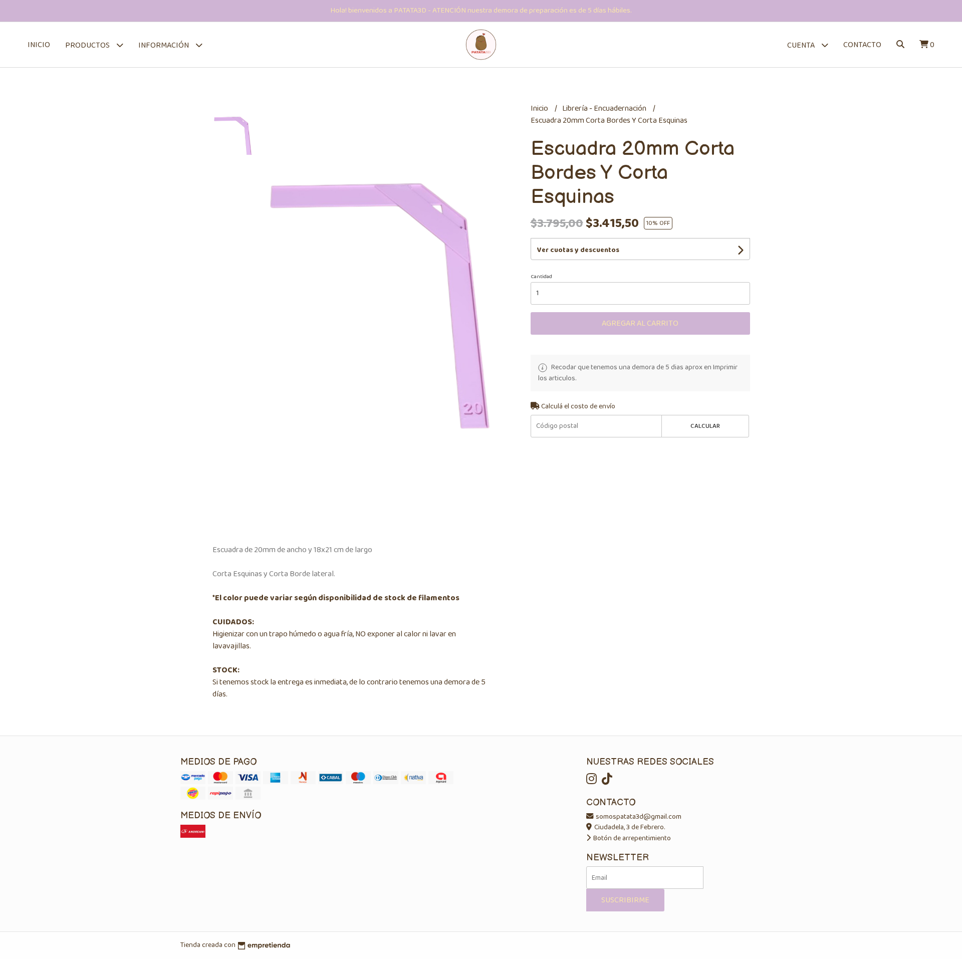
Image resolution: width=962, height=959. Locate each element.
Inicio (39, 45)
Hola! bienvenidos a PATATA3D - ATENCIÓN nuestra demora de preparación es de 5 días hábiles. (481, 11)
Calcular (705, 426)
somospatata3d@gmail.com (637, 817)
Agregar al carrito (640, 323)
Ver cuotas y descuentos (578, 250)
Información (164, 45)
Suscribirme (625, 900)
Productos (88, 45)
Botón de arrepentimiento (631, 838)
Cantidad (541, 276)
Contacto (862, 45)
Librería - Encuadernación (605, 108)
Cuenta (801, 45)
